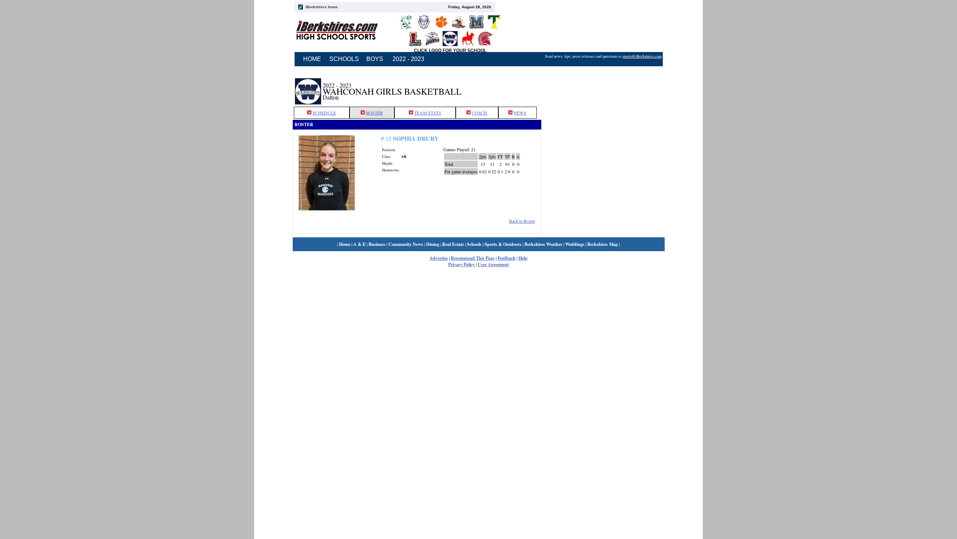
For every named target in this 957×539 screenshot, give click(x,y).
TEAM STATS (427, 113)
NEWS (520, 113)
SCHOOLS (344, 59)
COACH (479, 113)
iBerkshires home (321, 7)
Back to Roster (522, 221)
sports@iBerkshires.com (642, 56)
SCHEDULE (324, 113)
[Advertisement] (603, 87)
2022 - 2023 (408, 59)
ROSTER (374, 113)
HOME (312, 59)
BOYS (374, 59)
